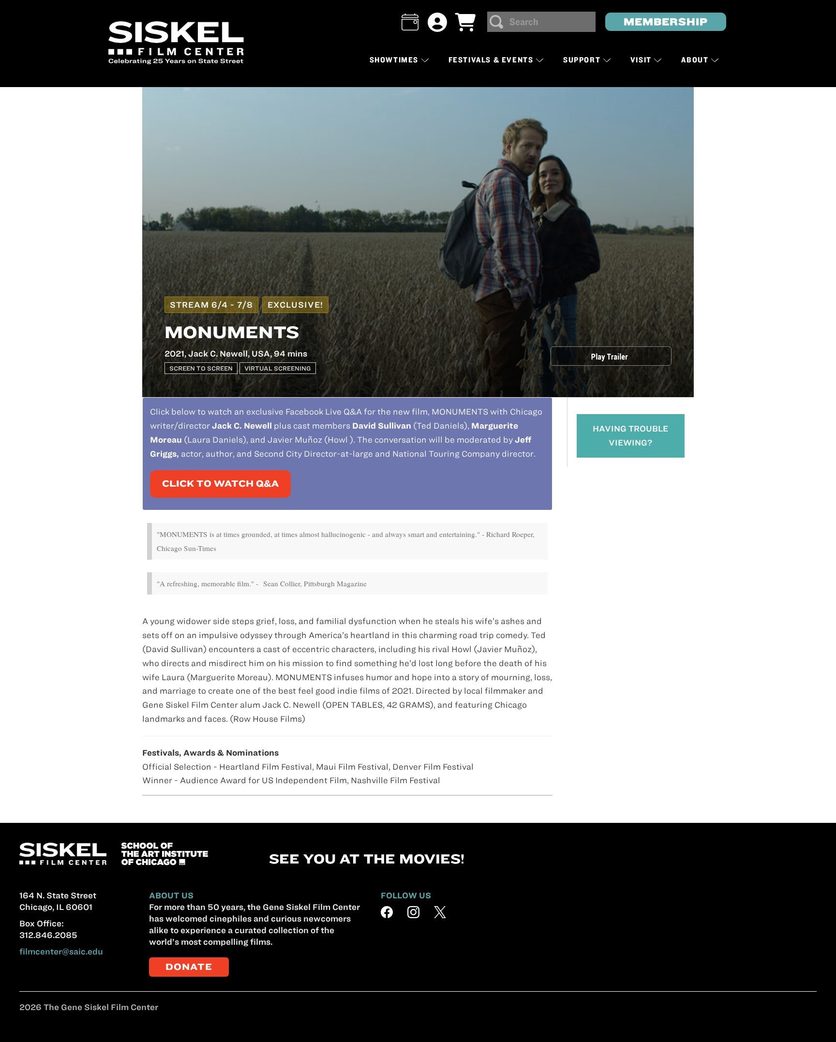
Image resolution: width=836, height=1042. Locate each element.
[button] (410, 22)
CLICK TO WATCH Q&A (220, 483)
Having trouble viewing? (630, 435)
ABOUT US (171, 895)
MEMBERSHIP (666, 21)
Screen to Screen (201, 368)
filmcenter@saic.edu (61, 951)
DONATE (188, 966)
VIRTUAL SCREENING (277, 368)
